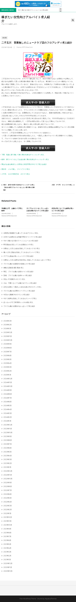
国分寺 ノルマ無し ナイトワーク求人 (15, 169)
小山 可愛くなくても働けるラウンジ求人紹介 (20, 283)
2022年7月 (7, 490)
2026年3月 (7, 321)
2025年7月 (7, 352)
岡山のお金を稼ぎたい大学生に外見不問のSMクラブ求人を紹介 (24, 164)
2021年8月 (7, 533)
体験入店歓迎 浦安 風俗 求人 (13, 268)
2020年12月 (7, 563)
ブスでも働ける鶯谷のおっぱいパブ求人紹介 (19, 306)
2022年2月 (7, 509)
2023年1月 (7, 467)
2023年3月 (7, 459)
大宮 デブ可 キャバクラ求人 (62, 185)
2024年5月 (7, 405)
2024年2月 (7, 417)
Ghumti (39, 599)
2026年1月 (7, 328)
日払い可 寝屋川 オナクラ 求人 (14, 279)
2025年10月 (7, 340)
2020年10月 (7, 571)
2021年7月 (7, 536)
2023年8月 (7, 440)
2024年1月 (7, 421)
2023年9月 (7, 436)
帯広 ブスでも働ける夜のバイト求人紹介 (18, 272)
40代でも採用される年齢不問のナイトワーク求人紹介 (22, 237)
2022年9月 (7, 483)
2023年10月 (7, 432)
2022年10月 (7, 479)
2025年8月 (7, 348)
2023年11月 (7, 429)
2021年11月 (7, 521)
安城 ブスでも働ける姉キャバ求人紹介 (17, 275)
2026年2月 (7, 325)
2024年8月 (7, 394)
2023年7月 (7, 444)
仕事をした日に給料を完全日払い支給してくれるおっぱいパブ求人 (27, 260)
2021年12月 (7, 517)
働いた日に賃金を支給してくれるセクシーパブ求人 (21, 252)
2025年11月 (7, 336)
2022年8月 (7, 486)
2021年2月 (7, 556)
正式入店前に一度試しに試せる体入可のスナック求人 (22, 287)
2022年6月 (7, 494)
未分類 (4, 38)
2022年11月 (7, 475)
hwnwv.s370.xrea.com (25, 47)
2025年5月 (7, 359)
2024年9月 (7, 390)
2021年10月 (7, 525)
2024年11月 (7, 382)
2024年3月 (7, 413)
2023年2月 (7, 463)
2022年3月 (7, 506)
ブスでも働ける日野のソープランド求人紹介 (19, 291)
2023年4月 (7, 456)
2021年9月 (7, 529)
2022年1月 (7, 513)
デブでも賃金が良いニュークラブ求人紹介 (18, 256)
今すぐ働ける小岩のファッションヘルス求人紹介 (33, 10)
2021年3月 (7, 552)
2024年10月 (7, 386)
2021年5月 (7, 544)
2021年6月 (7, 540)
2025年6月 (7, 355)
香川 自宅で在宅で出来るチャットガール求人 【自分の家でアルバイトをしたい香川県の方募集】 (19, 187)
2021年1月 (7, 560)
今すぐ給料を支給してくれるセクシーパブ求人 (20, 298)
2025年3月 (7, 367)
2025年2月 (7, 371)
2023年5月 (7, 452)
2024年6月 (7, 402)
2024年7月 (7, 398)
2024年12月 (7, 379)
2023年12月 (7, 425)
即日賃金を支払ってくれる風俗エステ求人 (18, 245)
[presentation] (60, 11)
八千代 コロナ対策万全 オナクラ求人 (15, 174)
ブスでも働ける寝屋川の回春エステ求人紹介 (19, 264)
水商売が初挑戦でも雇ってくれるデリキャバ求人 (20, 233)
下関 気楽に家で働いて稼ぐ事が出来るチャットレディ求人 (22, 155)
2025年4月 (7, 363)
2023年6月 (7, 448)
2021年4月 (7, 548)
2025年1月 (7, 375)
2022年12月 (7, 471)
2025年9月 (7, 344)
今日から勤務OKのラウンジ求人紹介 (16, 295)
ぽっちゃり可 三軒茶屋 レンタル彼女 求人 (18, 302)
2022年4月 (7, 502)
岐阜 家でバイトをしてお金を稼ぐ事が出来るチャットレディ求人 (25, 159)
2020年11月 (7, 567)
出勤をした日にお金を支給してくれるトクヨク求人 (21, 248)
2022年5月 (7, 498)
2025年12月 (7, 332)
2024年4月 (7, 409)
